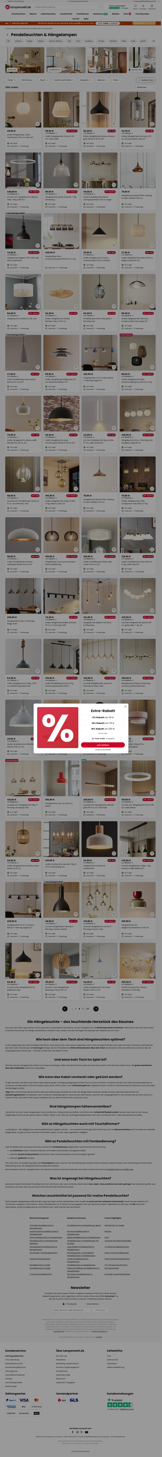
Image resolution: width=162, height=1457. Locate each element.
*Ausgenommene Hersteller (103, 749)
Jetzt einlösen (103, 745)
